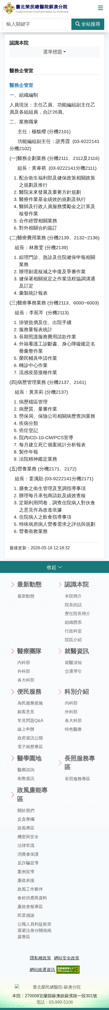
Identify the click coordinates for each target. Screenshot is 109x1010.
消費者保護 (28, 854)
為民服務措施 (30, 703)
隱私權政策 (40, 958)
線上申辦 (25, 729)
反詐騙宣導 (28, 863)
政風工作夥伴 (30, 889)
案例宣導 (25, 871)
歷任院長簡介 (77, 613)
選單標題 (52, 52)
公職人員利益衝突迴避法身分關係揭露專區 (34, 930)
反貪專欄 (25, 819)
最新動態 (25, 596)
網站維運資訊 (42, 969)
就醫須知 (73, 662)
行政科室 (73, 631)
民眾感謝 (25, 915)
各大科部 (25, 680)
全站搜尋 (90, 24)
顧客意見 (25, 712)
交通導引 (73, 671)
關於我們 (25, 810)
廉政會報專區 (30, 906)
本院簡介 (73, 596)
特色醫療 (73, 729)
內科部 (23, 662)
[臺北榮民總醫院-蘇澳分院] (35, 8)
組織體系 (73, 622)
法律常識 (25, 845)
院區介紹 (73, 640)
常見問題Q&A (30, 720)
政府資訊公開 (30, 738)
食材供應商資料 (32, 898)
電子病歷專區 (30, 746)
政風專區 (25, 828)
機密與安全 (28, 836)
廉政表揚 (25, 880)
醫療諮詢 (25, 769)
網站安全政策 (66, 958)
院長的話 (73, 605)
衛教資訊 (25, 778)
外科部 (23, 671)
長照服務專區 (77, 778)
